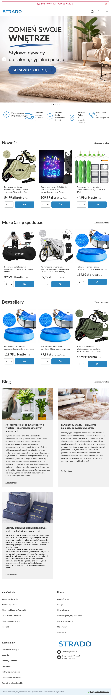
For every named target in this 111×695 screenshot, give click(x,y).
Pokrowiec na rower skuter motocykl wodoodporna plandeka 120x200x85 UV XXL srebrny (55, 269)
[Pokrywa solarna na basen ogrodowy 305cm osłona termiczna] (55, 326)
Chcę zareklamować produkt (14, 610)
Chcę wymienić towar (11, 621)
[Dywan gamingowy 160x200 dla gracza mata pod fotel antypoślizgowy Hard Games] (55, 167)
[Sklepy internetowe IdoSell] (98, 692)
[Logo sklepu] (12, 11)
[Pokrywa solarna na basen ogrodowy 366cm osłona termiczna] (92, 246)
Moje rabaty (62, 627)
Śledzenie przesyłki (10, 604)
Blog (6, 381)
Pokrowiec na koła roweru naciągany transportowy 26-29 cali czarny (18, 269)
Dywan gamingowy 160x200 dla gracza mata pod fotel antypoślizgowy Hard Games (54, 189)
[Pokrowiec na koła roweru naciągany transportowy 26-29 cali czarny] (19, 246)
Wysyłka (5, 655)
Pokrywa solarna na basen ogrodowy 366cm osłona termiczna (92, 268)
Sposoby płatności (9, 660)
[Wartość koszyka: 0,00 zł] (98, 12)
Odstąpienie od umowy (11, 677)
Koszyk (60, 604)
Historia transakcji (65, 621)
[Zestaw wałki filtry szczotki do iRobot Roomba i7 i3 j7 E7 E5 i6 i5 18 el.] (92, 167)
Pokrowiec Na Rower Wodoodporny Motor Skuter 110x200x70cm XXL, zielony (89, 348)
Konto (60, 591)
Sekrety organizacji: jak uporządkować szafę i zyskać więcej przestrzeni (26, 529)
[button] (51, 104)
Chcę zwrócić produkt (11, 615)
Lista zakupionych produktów (69, 615)
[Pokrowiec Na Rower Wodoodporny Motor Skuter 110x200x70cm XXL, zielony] (92, 326)
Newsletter (61, 632)
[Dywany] (55, 59)
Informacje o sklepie (10, 649)
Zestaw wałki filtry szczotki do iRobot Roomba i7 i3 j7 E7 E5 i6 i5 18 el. (91, 189)
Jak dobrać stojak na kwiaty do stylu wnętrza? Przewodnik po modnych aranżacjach (25, 428)
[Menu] (107, 12)
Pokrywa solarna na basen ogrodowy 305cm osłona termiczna (55, 347)
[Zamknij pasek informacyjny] (106, 3)
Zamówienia (8, 591)
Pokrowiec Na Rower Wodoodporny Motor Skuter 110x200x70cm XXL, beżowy (16, 189)
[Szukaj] (92, 12)
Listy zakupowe (63, 610)
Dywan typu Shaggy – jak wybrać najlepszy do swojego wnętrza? (78, 426)
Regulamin (6, 666)
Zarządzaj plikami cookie (12, 683)
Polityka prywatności (11, 672)
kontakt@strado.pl (69, 652)
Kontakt (5, 627)
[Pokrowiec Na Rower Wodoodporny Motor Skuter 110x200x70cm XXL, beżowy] (19, 167)
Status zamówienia (10, 599)
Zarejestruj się (63, 599)
